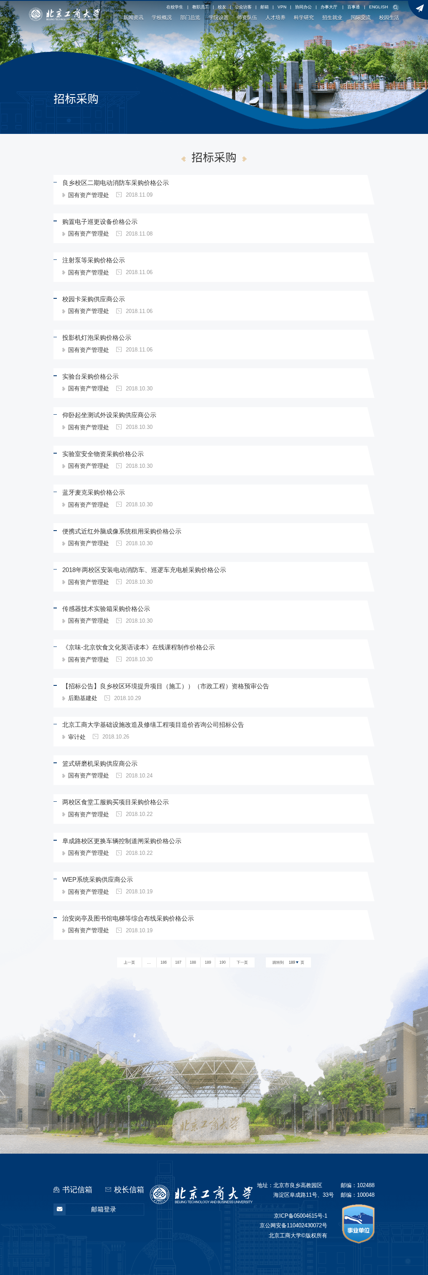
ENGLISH (378, 7)
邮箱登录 (103, 1209)
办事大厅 (329, 7)
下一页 (242, 962)
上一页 (129, 962)
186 (163, 962)
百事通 (353, 7)
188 (193, 962)
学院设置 (219, 17)
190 (222, 962)
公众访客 (243, 7)
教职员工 (200, 7)
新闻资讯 (133, 17)
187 (178, 962)
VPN (282, 7)
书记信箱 (77, 1189)
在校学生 (174, 7)
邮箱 (264, 7)
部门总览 (190, 17)
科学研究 (304, 17)
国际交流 (361, 17)
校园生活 (389, 17)
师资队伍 (247, 17)
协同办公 (303, 7)
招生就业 (332, 17)
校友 (222, 7)
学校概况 (162, 17)
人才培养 (275, 17)
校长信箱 (129, 1189)
